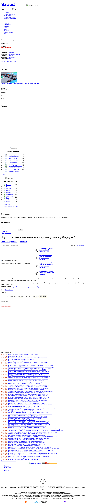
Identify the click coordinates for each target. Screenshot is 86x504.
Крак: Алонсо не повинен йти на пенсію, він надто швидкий (25, 451)
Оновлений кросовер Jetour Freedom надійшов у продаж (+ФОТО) (27, 370)
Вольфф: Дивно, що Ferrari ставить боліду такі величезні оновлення (27, 398)
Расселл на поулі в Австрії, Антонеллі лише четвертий (24, 445)
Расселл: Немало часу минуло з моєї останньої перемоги (24, 415)
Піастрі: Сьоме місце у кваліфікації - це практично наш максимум (27, 426)
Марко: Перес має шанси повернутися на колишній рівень (26, 287)
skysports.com (80, 245)
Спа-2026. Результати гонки (16, 356)
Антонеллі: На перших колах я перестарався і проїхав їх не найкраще (28, 412)
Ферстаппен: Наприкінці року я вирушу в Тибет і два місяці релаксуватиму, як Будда (32, 432)
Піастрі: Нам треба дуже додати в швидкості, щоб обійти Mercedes (27, 403)
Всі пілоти (6, 174)
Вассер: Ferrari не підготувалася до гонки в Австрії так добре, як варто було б (30, 365)
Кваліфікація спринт (14, 54)
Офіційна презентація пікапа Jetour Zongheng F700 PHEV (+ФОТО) (27, 395)
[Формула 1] (8, 4)
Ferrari (8, 190)
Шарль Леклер (13, 162)
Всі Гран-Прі (5, 61)
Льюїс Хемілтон (13, 164)
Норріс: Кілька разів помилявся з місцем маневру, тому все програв (27, 400)
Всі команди (6, 204)
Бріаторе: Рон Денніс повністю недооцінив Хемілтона (23, 459)
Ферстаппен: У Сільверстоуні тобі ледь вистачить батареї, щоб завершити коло (30, 391)
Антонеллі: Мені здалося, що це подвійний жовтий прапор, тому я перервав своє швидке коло (35, 430)
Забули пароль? (6, 233)
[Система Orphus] (28, 297)
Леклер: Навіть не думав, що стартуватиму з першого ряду (25, 441)
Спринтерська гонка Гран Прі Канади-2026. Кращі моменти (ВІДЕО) (46, 257)
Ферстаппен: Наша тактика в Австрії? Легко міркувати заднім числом (28, 379)
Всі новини (8, 461)
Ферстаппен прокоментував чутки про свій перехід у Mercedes (26, 392)
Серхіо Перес (9, 290)
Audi (7, 199)
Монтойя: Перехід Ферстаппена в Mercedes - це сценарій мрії (25, 454)
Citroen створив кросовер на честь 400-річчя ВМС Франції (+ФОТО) (28, 417)
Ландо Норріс (13, 154)
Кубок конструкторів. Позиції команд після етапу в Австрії (25, 418)
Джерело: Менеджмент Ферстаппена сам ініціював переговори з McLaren (29, 368)
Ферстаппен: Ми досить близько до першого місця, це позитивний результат (30, 414)
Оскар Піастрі (13, 158)
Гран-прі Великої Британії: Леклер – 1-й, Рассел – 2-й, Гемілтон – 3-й (28, 362)
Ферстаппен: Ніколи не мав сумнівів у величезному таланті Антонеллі (28, 385)
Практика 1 (11, 52)
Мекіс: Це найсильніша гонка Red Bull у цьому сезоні (23, 406)
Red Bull (8, 188)
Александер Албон (14, 167)
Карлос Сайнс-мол (14, 169)
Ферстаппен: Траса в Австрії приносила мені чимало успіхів (25, 458)
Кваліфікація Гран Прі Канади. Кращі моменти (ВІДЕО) (46, 250)
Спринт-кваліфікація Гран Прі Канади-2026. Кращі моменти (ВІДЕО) (46, 265)
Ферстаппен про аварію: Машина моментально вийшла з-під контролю (28, 433)
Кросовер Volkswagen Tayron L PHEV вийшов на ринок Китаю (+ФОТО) (29, 371)
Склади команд (7, 206)
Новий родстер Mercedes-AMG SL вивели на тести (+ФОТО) (25, 374)
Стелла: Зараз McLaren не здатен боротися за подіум (23, 401)
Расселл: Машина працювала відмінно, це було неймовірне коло (26, 442)
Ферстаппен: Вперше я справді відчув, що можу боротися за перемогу (28, 377)
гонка (9, 58)
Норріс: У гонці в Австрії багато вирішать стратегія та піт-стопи (26, 427)
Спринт (10, 55)
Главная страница (9, 241)
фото (15, 61)
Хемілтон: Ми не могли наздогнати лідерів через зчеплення (25, 409)
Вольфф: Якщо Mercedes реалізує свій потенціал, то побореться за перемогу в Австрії (32, 453)
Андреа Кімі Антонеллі (15, 166)
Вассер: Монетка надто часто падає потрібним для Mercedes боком (27, 435)
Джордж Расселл (13, 160)
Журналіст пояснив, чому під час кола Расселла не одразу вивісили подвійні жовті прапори (34, 429)
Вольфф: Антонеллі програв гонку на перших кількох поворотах (27, 389)
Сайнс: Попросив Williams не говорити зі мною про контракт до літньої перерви (31, 367)
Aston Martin (9, 196)
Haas (7, 198)
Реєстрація (5, 231)
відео (11, 61)
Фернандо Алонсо (14, 171)
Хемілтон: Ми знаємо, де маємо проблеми (20, 364)
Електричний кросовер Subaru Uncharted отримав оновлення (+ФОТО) (28, 423)
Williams (8, 192)
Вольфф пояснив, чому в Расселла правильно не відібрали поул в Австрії (29, 438)
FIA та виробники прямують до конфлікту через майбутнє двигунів (27, 357)
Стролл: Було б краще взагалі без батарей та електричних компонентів (28, 456)
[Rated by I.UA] (45, 463)
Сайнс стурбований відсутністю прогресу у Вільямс (23, 360)
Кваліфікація (11, 57)
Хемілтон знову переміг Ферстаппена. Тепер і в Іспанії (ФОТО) (20, 83)
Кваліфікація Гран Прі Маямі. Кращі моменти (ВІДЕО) (46, 272)
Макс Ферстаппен (14, 156)
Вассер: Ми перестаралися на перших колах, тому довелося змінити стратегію (30, 404)
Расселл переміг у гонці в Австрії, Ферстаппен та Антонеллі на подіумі (28, 421)
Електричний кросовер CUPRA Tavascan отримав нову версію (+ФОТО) (29, 394)
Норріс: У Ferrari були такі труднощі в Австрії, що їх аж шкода (26, 380)
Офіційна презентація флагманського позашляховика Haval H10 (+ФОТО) (29, 424)
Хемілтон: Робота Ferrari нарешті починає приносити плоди (25, 439)
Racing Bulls (9, 194)
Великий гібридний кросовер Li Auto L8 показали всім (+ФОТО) (27, 444)
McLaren (8, 185)
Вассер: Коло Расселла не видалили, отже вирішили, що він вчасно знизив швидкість (32, 436)
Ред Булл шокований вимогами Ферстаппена (21, 359)
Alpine (8, 201)
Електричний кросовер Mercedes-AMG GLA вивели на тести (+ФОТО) (28, 397)
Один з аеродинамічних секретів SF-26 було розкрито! (23, 354)
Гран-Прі (15, 206)
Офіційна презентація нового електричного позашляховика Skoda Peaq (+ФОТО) (31, 450)
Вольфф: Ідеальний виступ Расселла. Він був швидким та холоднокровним (29, 411)
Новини (23, 241)
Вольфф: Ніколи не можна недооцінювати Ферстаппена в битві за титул (29, 376)
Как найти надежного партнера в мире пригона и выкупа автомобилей (28, 373)
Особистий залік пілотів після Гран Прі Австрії (21, 420)
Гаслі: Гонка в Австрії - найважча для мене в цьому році (24, 383)
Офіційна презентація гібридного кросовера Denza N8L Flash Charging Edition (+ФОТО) (33, 448)
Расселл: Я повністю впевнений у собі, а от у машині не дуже (26, 382)
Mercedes (8, 186)
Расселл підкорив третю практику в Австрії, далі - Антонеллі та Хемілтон (29, 447)
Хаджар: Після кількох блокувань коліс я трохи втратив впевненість (27, 386)
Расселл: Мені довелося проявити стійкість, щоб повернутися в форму (28, 388)
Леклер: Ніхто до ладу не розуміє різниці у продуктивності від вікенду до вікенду (31, 407)
